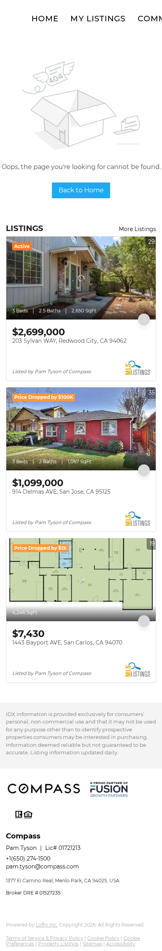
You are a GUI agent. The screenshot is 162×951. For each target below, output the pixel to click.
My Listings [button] (97, 18)
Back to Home (81, 190)
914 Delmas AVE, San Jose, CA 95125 (61, 491)
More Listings (137, 229)
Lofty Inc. (47, 925)
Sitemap (92, 944)
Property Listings (58, 944)
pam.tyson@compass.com (42, 866)
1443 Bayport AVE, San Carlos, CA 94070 (67, 642)
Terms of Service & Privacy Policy (44, 938)
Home (45, 18)
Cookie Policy (103, 938)
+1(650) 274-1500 (28, 858)
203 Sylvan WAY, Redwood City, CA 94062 (69, 340)
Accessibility (120, 944)
